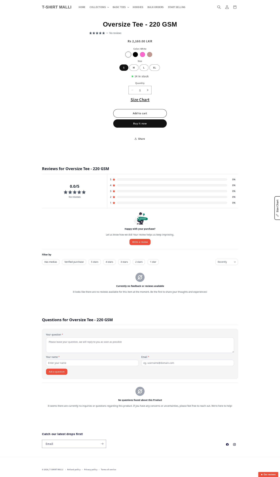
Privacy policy (91, 469)
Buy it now (140, 123)
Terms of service (108, 469)
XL (154, 67)
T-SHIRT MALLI (56, 469)
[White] (128, 54)
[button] (99, 7)
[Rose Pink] (142, 54)
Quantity (140, 83)
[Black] (135, 54)
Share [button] (141, 138)
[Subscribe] (102, 444)
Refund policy (74, 469)
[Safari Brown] (149, 54)
